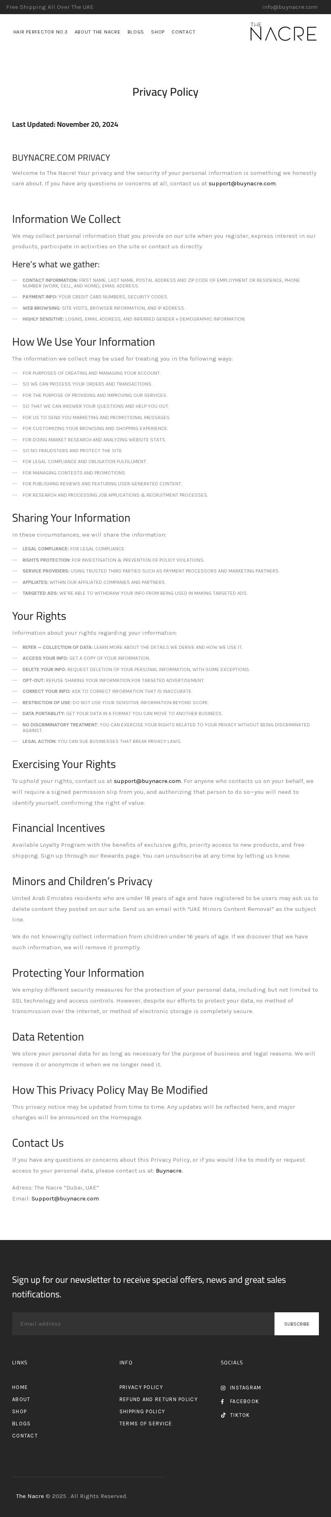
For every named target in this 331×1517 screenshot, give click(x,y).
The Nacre (31, 1496)
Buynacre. (169, 1170)
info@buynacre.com (290, 6)
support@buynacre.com (242, 183)
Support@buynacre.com (65, 1198)
